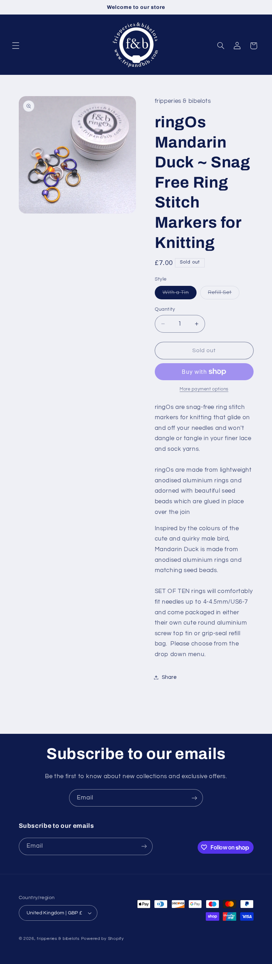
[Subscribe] (194, 798)
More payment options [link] (204, 389)
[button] (15, 46)
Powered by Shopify (102, 939)
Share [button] (169, 677)
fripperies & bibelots (58, 939)
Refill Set (224, 294)
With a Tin (180, 294)
